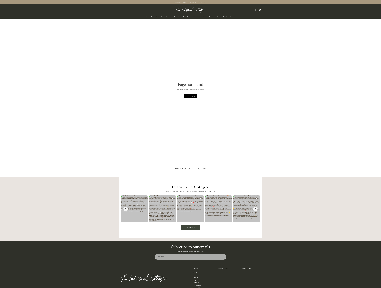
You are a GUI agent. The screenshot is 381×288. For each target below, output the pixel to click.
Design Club (196, 282)
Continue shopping (190, 96)
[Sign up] (223, 257)
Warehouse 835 (197, 285)
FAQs (195, 280)
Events (195, 274)
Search (195, 272)
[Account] (255, 10)
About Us (196, 277)
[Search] (119, 10)
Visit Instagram (190, 227)
